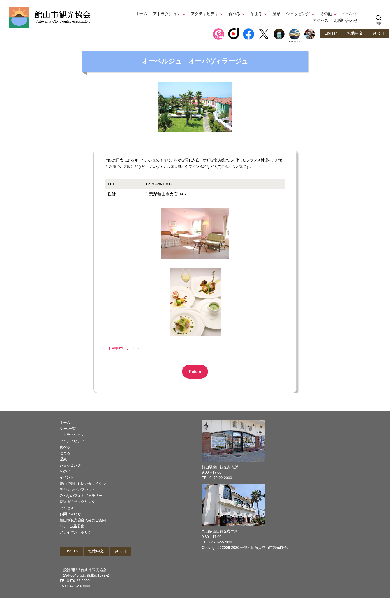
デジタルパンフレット (77, 490)
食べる (234, 14)
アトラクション (167, 14)
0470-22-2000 (78, 581)
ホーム (141, 14)
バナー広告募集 (72, 526)
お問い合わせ (346, 20)
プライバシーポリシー (77, 532)
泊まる (256, 14)
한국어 (378, 33)
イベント (350, 14)
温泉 (276, 14)
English (331, 33)
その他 (326, 14)
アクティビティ (204, 14)
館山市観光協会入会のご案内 (83, 520)
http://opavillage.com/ (122, 348)
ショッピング (298, 14)
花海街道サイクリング (77, 502)
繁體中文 (355, 33)
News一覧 (68, 429)
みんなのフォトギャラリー (81, 496)
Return (195, 371)
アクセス (320, 20)
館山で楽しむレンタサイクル (83, 483)
